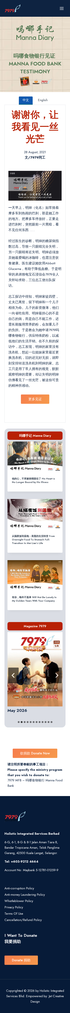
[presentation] (35, 457)
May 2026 (17, 710)
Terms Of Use (13, 913)
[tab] (19, 722)
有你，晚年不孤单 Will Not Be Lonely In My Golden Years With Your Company (34, 599)
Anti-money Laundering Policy (24, 894)
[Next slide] (56, 675)
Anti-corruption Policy (19, 888)
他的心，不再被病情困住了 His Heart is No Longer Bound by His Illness (33, 480)
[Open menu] (62, 8)
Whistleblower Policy (18, 901)
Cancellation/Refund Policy (23, 920)
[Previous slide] (13, 675)
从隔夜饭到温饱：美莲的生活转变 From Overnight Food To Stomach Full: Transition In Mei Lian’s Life (33, 539)
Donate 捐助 (21, 960)
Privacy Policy (13, 907)
